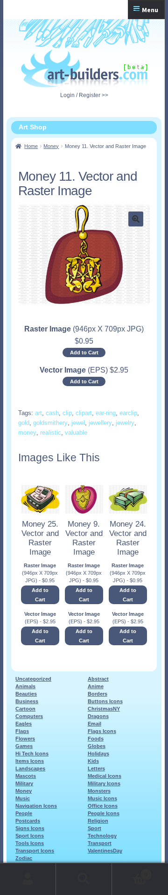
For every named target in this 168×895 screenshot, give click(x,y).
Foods (96, 738)
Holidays (98, 753)
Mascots (25, 776)
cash (52, 412)
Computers (29, 716)
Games (24, 746)
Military (24, 783)
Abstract (98, 679)
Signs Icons (29, 828)
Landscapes (30, 768)
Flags (22, 731)
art (38, 412)
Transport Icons (34, 850)
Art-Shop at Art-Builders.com (84, 68)
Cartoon (25, 709)
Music (22, 798)
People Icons (103, 813)
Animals (25, 686)
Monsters (99, 791)
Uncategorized (33, 679)
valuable (76, 432)
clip (67, 412)
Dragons (98, 716)
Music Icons (102, 798)
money (27, 432)
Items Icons (29, 761)
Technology (102, 836)
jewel (78, 422)
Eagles (23, 723)
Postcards (27, 821)
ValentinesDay (105, 850)
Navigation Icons (36, 806)
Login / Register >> (84, 95)
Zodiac (23, 858)
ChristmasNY (104, 709)
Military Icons (104, 783)
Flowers (25, 738)
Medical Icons (104, 776)
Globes (96, 746)
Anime (96, 686)
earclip (128, 412)
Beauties (26, 694)
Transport (100, 843)
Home (31, 146)
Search (84, 879)
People (23, 813)
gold (23, 422)
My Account (28, 879)
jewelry (125, 422)
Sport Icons (29, 836)
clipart (84, 412)
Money (51, 146)
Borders (97, 694)
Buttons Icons (105, 701)
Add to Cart (84, 352)
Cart (129, 871)
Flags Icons (102, 731)
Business (26, 701)
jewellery (100, 422)
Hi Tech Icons (32, 753)
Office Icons (103, 806)
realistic (50, 432)
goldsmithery (50, 422)
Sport (94, 828)
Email (94, 723)
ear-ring (106, 412)
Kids (93, 761)
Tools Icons (29, 843)
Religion (98, 821)
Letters (96, 768)
